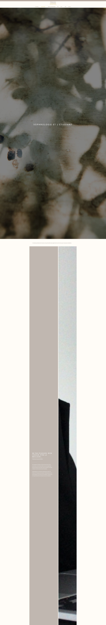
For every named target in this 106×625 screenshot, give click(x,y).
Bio (57, 6)
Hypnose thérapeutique (51, 6)
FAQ (65, 6)
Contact (69, 6)
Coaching (36, 6)
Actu (61, 6)
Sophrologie (43, 6)
